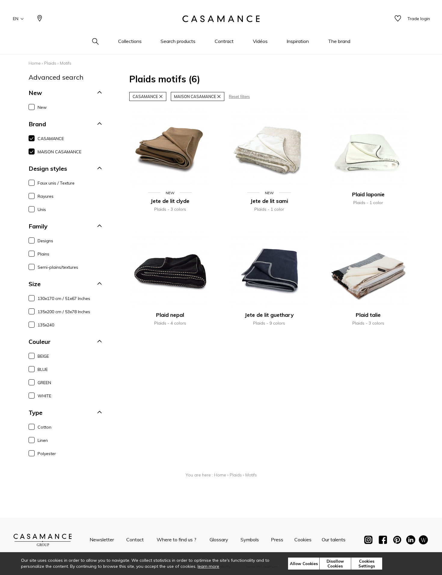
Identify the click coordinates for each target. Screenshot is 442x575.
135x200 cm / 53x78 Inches (64, 311)
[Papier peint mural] (423, 541)
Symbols (250, 540)
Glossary (219, 540)
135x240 (46, 325)
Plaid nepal (170, 314)
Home (35, 63)
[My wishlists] (397, 19)
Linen (43, 440)
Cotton (44, 427)
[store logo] (221, 19)
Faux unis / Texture (56, 183)
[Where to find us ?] (39, 19)
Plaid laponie (368, 194)
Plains (43, 254)
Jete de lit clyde (170, 200)
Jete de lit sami (269, 200)
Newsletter (102, 540)
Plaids (50, 63)
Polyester (47, 453)
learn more (208, 566)
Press (277, 540)
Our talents (333, 540)
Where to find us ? (176, 540)
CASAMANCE (51, 138)
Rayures (46, 196)
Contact (135, 540)
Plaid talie (368, 314)
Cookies (303, 540)
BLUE (43, 369)
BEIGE (43, 356)
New (42, 107)
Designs (45, 240)
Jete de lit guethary (269, 314)
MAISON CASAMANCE (59, 151)
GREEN (44, 382)
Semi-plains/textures (58, 267)
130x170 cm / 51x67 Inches (64, 298)
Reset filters (239, 96)
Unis (42, 209)
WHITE (44, 396)
